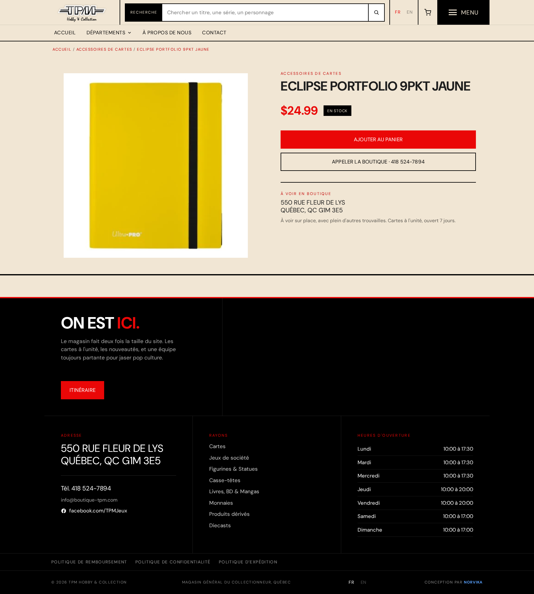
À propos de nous (166, 32)
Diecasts (220, 525)
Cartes (217, 446)
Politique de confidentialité (172, 562)
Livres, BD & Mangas (234, 491)
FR (398, 12)
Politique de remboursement (89, 562)
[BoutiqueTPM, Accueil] (82, 12)
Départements (106, 32)
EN (410, 12)
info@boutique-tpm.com (89, 500)
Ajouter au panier (378, 139)
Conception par (454, 582)
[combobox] (265, 12)
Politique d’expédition (248, 562)
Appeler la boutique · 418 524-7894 (378, 161)
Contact (214, 32)
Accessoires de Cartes (104, 49)
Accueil (65, 32)
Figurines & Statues (233, 468)
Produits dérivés (229, 514)
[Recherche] (376, 12)
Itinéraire (82, 390)
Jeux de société (229, 457)
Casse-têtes (224, 480)
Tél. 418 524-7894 (86, 488)
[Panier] (427, 12)
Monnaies (221, 502)
